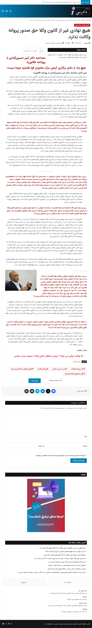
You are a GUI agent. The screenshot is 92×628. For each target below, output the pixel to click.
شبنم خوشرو (83, 603)
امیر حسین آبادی (59, 369)
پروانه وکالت (42, 369)
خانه (87, 20)
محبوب (23, 582)
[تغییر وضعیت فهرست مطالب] (40, 51)
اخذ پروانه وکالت (77, 369)
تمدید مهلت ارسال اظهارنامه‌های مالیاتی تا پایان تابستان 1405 (65, 551)
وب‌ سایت (41, 446)
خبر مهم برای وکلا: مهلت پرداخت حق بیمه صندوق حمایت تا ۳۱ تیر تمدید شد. (59, 558)
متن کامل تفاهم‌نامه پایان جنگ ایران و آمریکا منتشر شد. (66, 562)
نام (85, 436)
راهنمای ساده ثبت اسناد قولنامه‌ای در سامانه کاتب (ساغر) (66, 565)
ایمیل (84, 446)
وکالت (83, 20)
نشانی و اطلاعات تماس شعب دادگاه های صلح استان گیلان (66, 569)
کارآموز (85, 597)
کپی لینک (34, 381)
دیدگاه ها (67, 582)
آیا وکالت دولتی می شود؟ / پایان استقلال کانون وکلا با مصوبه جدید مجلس (48, 356)
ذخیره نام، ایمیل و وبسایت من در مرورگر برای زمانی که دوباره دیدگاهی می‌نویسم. (60, 455)
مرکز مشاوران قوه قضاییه (74, 374)
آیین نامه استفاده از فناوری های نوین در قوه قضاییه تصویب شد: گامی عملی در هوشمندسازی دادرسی (51, 572)
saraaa (84, 609)
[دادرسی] (79, 11)
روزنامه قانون (76, 362)
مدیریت (86, 43)
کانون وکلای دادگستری (73, 20)
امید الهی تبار (83, 591)
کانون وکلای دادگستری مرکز (21, 369)
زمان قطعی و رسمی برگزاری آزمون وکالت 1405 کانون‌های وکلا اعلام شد (62, 548)
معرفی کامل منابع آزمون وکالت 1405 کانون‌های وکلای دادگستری (60, 2)
